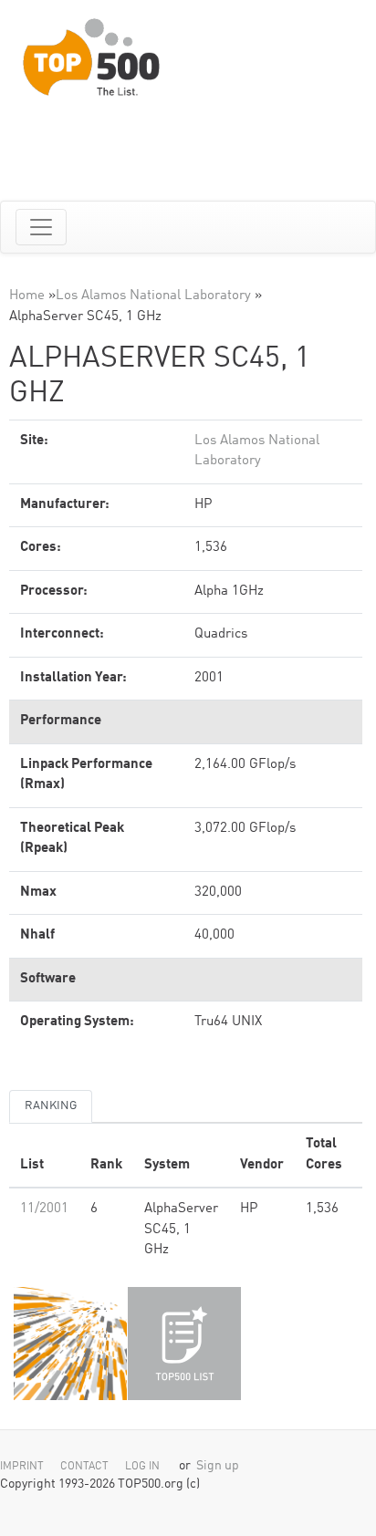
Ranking (51, 1106)
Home (27, 296)
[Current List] (184, 1343)
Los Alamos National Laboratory (153, 296)
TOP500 (70, 1343)
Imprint (22, 1466)
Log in (142, 1466)
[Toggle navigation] (41, 227)
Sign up (217, 1466)
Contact (84, 1466)
